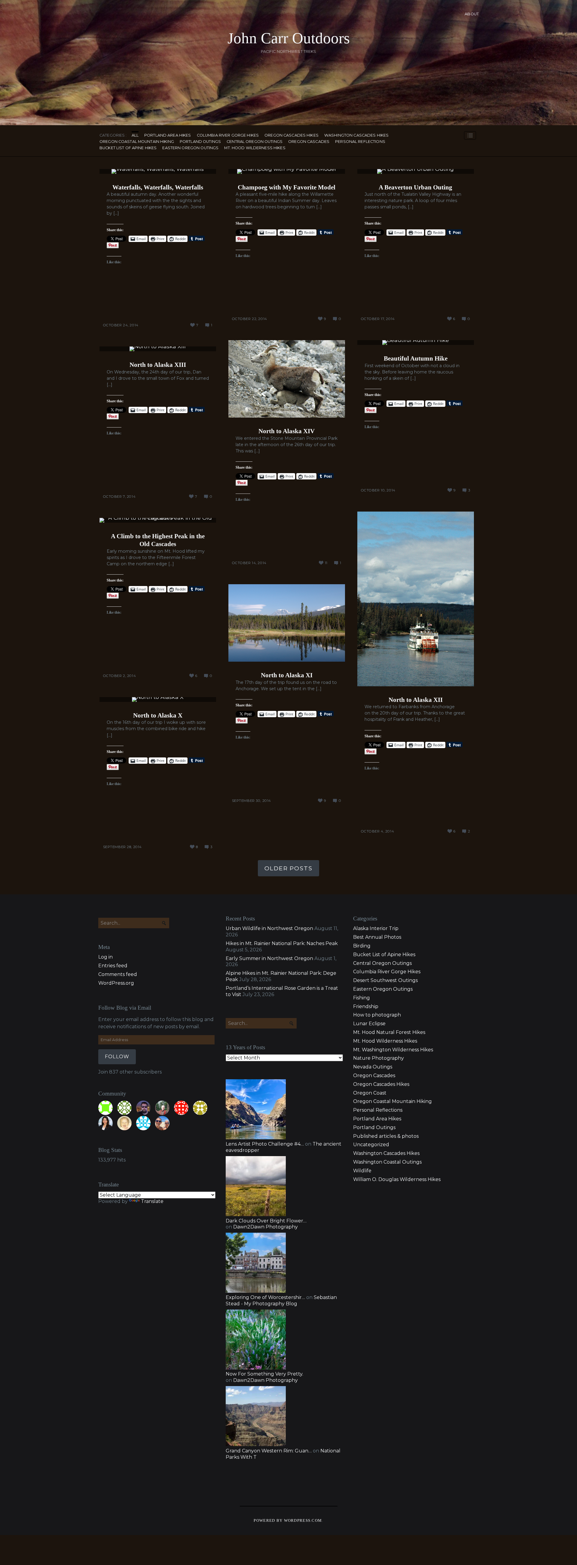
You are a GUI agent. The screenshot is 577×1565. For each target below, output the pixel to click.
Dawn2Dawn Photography (265, 1227)
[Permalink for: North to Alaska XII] (415, 599)
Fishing (361, 998)
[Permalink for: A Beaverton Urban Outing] (415, 171)
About (472, 14)
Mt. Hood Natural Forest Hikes (389, 1032)
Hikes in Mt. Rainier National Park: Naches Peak (282, 943)
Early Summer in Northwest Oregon (269, 958)
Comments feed (117, 974)
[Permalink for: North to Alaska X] (157, 699)
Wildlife (362, 1171)
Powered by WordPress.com (288, 1520)
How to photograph (377, 1015)
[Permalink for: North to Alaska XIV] (286, 379)
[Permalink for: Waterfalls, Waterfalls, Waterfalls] (157, 171)
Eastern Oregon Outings (190, 148)
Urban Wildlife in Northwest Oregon (269, 928)
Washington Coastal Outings (387, 1162)
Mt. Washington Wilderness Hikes (393, 1050)
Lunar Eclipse (369, 1023)
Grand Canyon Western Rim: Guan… (269, 1451)
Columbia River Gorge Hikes (228, 135)
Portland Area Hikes (167, 135)
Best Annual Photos (377, 937)
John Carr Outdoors (288, 38)
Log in (105, 957)
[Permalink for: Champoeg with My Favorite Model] (286, 171)
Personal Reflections (360, 142)
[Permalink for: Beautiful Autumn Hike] (415, 342)
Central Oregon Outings (254, 142)
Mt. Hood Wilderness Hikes (254, 148)
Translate (152, 1201)
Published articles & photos (386, 1136)
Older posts (288, 868)
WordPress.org (116, 983)
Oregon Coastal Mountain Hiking (136, 142)
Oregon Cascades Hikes (291, 135)
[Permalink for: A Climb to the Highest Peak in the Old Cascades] (157, 520)
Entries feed (112, 965)
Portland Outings (200, 142)
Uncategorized (371, 1144)
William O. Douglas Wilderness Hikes (397, 1179)
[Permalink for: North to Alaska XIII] (157, 348)
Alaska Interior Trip (375, 928)
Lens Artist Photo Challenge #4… (265, 1144)
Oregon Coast (369, 1093)
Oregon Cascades (308, 142)
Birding (362, 946)
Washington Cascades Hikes (356, 135)
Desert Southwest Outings (385, 980)
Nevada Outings (372, 1067)
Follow (117, 1056)
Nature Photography (378, 1058)
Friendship (365, 1006)
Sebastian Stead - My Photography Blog (281, 1301)
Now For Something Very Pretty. (264, 1374)
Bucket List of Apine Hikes (128, 148)
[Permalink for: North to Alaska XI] (286, 623)
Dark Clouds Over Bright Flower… (266, 1221)
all (135, 135)
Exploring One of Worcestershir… (265, 1297)
